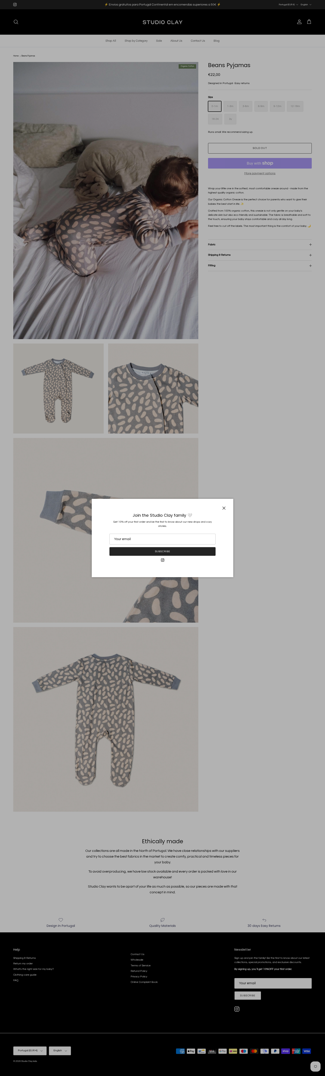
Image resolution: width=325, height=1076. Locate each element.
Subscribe (162, 551)
